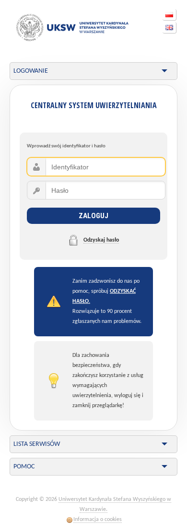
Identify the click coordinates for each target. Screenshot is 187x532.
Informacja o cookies (97, 519)
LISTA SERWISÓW (36, 444)
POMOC (24, 466)
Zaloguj (93, 215)
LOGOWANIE (30, 71)
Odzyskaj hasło (101, 240)
